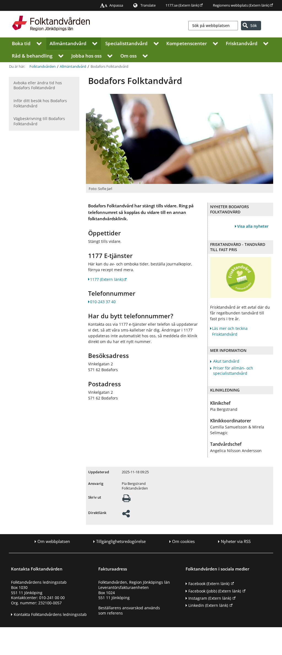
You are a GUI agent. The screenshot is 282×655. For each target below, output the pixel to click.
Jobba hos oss (86, 55)
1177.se (182, 5)
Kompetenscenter (186, 43)
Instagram (209, 598)
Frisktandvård (241, 43)
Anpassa (116, 5)
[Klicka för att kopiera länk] (126, 515)
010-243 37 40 (103, 301)
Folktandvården (42, 66)
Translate (148, 5)
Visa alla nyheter (253, 226)
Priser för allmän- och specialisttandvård (233, 371)
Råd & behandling (32, 55)
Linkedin (208, 605)
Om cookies (183, 541)
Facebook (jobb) (214, 591)
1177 (106, 279)
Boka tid (21, 43)
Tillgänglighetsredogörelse (121, 541)
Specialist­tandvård (126, 43)
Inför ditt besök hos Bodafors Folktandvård (40, 103)
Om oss (128, 55)
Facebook (208, 583)
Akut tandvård (226, 361)
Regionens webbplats (241, 5)
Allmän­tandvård (68, 43)
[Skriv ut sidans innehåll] (126, 499)
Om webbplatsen (53, 541)
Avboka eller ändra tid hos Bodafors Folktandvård (37, 85)
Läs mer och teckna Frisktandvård (230, 331)
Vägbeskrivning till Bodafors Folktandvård (39, 121)
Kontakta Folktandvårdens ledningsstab (50, 614)
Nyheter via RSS (236, 541)
